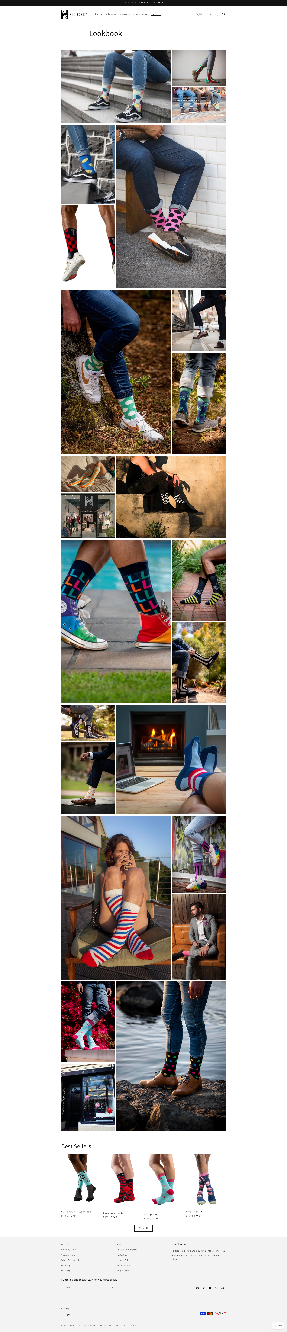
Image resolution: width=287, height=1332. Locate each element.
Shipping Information (126, 1249)
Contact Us (121, 1255)
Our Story (65, 1244)
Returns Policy (123, 1260)
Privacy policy (119, 1325)
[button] (97, 14)
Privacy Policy (122, 1270)
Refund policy (105, 1325)
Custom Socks (68, 1255)
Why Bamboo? (123, 1265)
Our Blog (65, 1265)
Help (118, 1244)
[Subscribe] (111, 1287)
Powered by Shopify (89, 1325)
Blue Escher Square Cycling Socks (76, 1212)
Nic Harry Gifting (69, 1249)
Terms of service (134, 1325)
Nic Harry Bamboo (74, 1325)
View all (143, 1227)
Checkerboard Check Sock (114, 1213)
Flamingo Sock (150, 1214)
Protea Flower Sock (194, 1212)
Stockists (65, 1270)
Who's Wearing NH (70, 1260)
